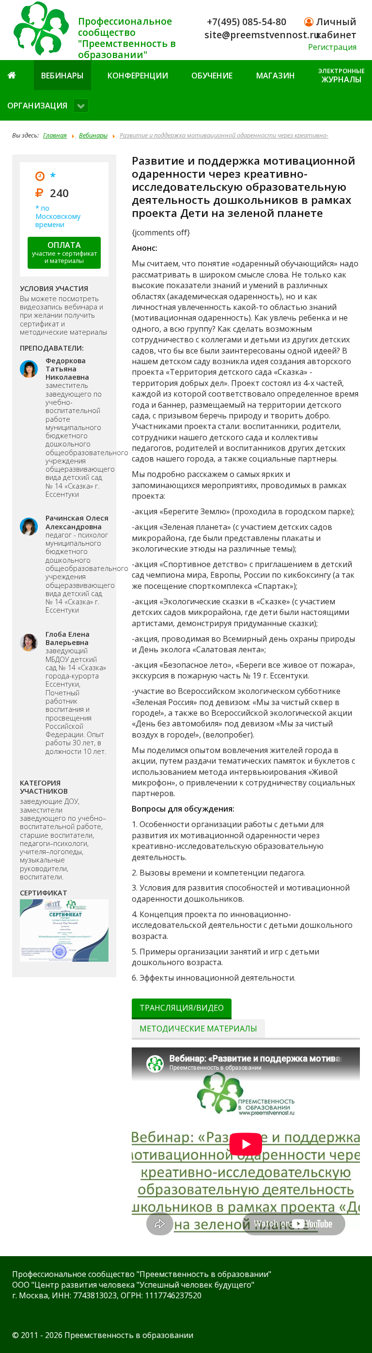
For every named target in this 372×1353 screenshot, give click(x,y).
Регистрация (332, 47)
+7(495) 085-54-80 (246, 21)
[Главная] (12, 75)
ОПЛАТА (64, 252)
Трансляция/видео (182, 1007)
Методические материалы (198, 1028)
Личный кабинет (334, 28)
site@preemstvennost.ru (262, 34)
